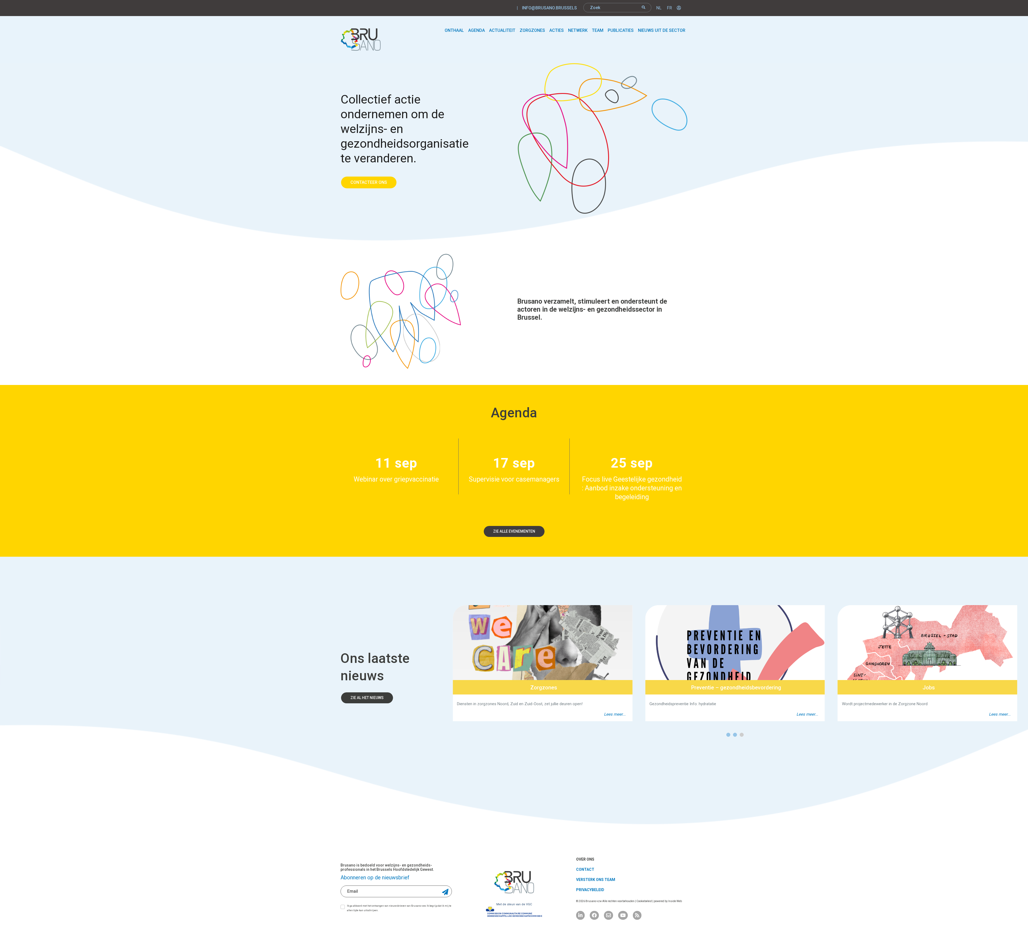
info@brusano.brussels (549, 7)
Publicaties (621, 30)
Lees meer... (615, 714)
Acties (556, 30)
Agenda (476, 30)
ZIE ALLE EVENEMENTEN (514, 531)
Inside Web (675, 901)
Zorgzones (532, 30)
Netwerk (578, 30)
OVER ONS (585, 859)
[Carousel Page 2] (735, 735)
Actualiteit (502, 30)
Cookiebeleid (644, 901)
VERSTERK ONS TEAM (595, 879)
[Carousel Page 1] (728, 735)
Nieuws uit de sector (661, 30)
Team (597, 30)
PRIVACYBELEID (590, 890)
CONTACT (585, 869)
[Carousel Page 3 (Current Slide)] (742, 735)
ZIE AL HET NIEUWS (367, 698)
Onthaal (454, 30)
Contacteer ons (368, 182)
